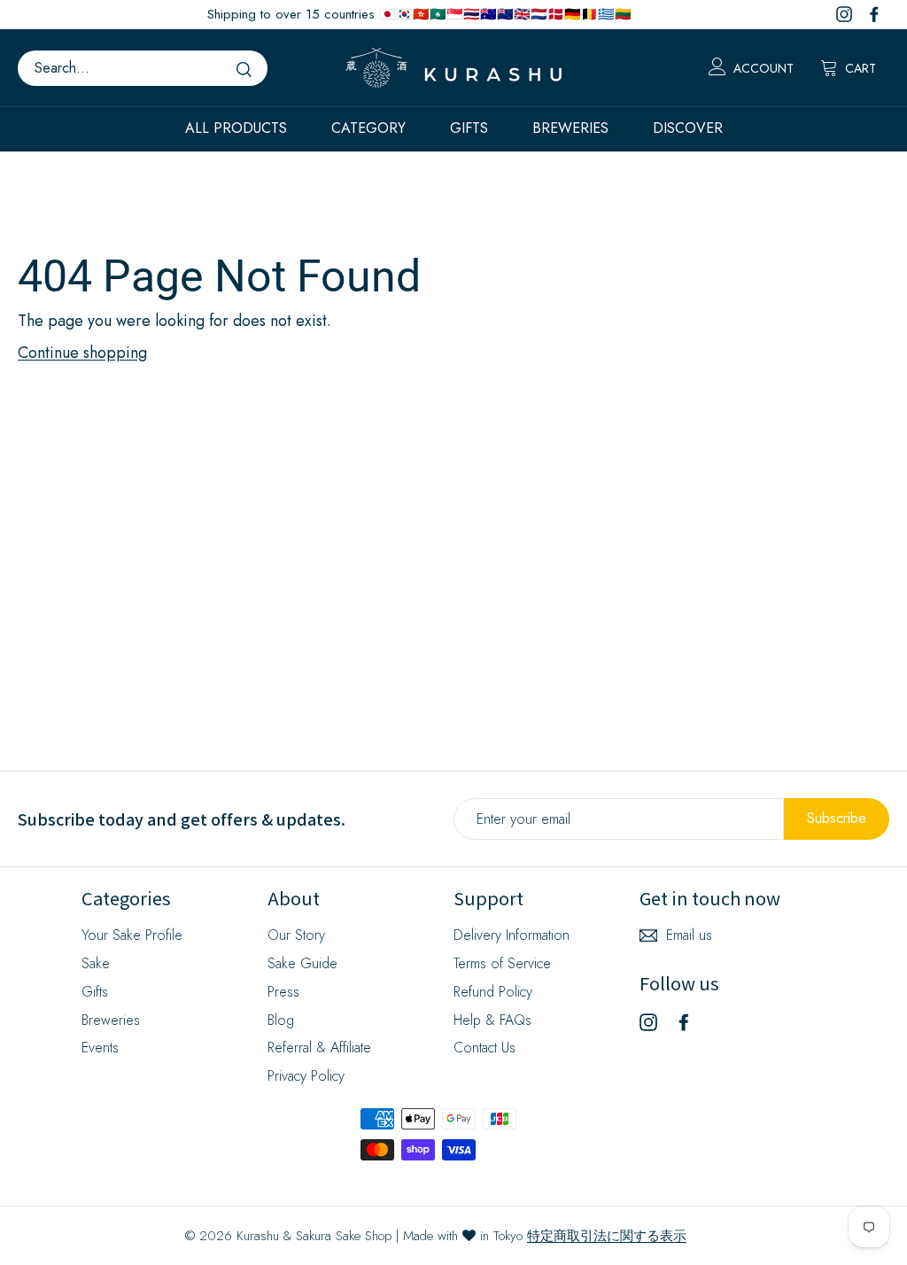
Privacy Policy (306, 1076)
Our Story (296, 935)
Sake (95, 963)
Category (368, 128)
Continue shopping (82, 352)
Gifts (469, 128)
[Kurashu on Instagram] (648, 1020)
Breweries (570, 128)
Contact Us (485, 1047)
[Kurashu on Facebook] (684, 1020)
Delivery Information (512, 935)
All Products (236, 128)
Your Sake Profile (131, 935)
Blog (280, 1020)
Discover (688, 128)
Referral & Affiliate (319, 1047)
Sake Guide (302, 963)
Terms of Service (502, 963)
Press (283, 992)
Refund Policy (493, 992)
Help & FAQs (492, 1020)
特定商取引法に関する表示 (606, 1236)
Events (100, 1047)
